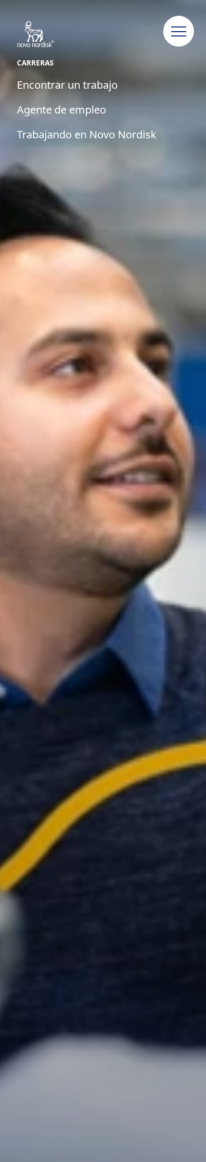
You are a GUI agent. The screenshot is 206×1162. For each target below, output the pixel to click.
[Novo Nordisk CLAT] (46, 35)
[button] (179, 32)
